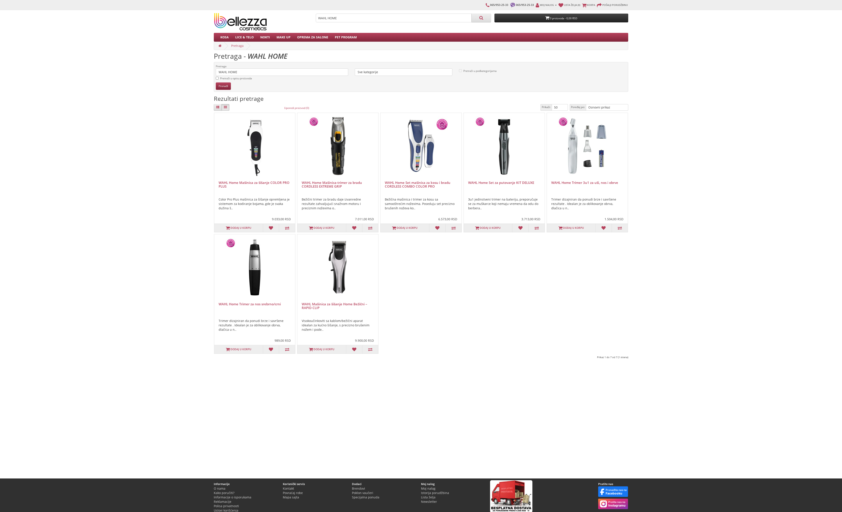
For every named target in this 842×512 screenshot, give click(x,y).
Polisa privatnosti (226, 506)
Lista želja (428, 497)
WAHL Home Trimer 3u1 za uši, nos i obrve (584, 182)
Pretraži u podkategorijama (480, 71)
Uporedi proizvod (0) (296, 108)
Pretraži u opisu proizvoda (236, 78)
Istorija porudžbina (435, 493)
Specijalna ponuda (365, 497)
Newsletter (429, 502)
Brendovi (358, 488)
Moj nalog (428, 488)
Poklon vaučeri (362, 493)
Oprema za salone (312, 37)
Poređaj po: (578, 107)
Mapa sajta (291, 497)
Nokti (265, 37)
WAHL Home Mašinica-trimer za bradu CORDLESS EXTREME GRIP (332, 184)
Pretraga (237, 46)
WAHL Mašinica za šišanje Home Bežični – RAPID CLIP (334, 306)
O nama (219, 488)
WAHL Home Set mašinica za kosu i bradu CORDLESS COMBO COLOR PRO (417, 184)
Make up (284, 37)
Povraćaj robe (293, 493)
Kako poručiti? (224, 493)
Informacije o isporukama (232, 497)
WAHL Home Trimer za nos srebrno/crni (250, 304)
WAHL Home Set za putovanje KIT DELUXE (501, 182)
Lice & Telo (244, 37)
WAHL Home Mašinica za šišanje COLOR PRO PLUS (254, 184)
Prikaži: (546, 107)
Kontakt (288, 488)
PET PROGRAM (346, 37)
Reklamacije (222, 502)
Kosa (224, 37)
